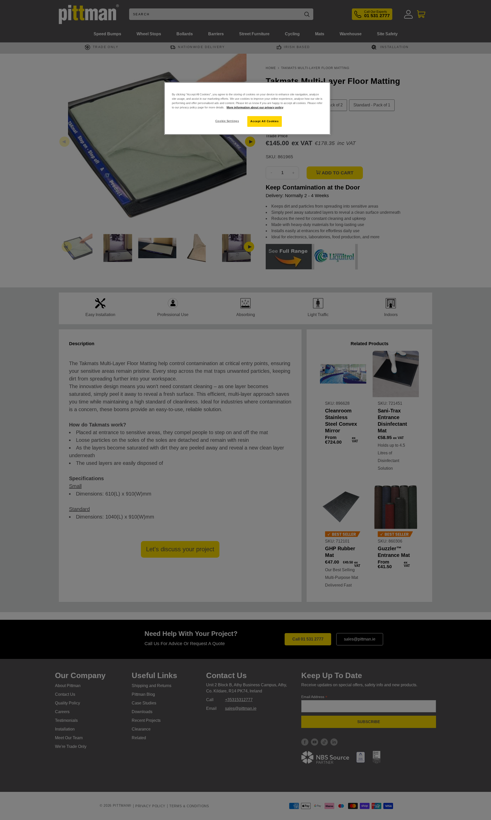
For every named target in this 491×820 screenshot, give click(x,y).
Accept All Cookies (264, 121)
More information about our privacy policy (255, 107)
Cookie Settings (227, 120)
